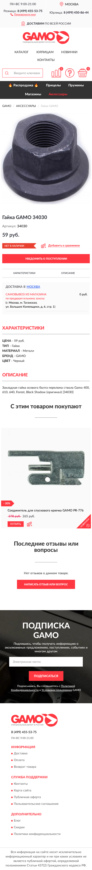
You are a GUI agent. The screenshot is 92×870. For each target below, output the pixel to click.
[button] (23, 14)
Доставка (20, 753)
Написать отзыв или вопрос (46, 584)
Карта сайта (22, 790)
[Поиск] (6, 73)
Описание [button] (68, 273)
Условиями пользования (57, 690)
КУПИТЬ (15, 524)
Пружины (76, 85)
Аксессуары (58, 94)
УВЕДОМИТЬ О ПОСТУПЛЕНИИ (46, 258)
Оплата (19, 760)
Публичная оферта (27, 797)
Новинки (69, 52)
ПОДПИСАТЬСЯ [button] (46, 676)
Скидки (19, 827)
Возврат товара (25, 767)
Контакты (46, 60)
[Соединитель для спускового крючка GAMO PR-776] (46, 467)
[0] (82, 72)
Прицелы (53, 85)
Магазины (33, 94)
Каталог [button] (22, 52)
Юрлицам (45, 52)
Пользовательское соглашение (36, 803)
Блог (17, 820)
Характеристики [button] (24, 273)
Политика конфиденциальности (37, 834)
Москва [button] (33, 286)
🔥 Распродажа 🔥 (23, 85)
